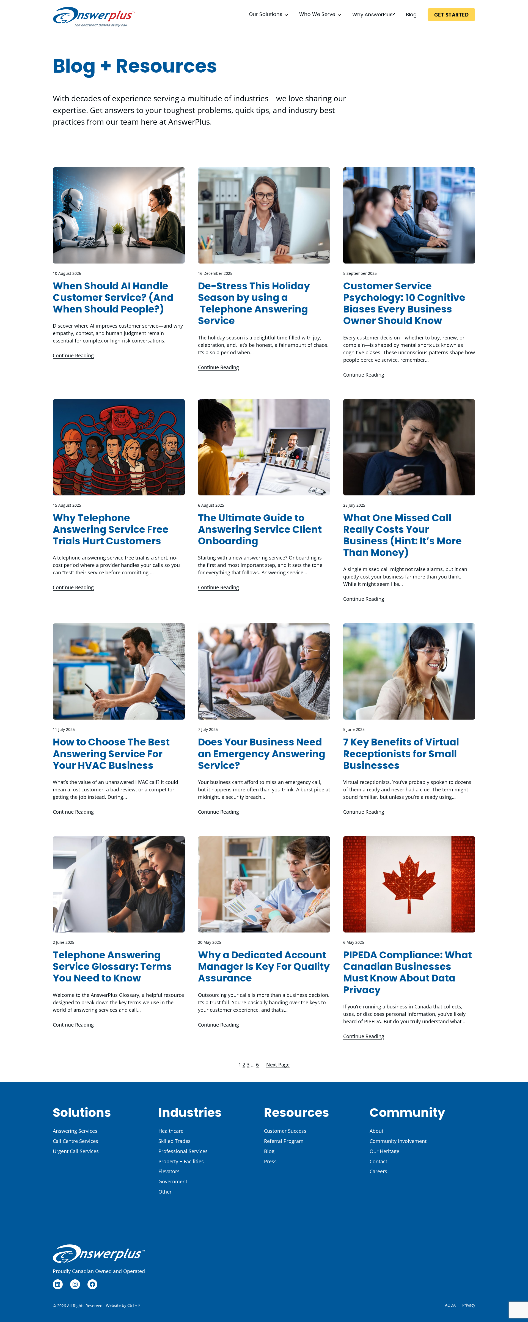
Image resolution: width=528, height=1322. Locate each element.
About (376, 1131)
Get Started (451, 15)
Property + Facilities (181, 1161)
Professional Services (183, 1151)
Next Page (278, 1064)
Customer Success (285, 1131)
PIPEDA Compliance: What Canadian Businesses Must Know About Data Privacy (407, 973)
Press (270, 1161)
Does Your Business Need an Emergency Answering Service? (261, 754)
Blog (411, 14)
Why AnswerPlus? (373, 14)
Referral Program (284, 1141)
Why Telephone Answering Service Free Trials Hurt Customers (111, 530)
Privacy (468, 1305)
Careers (378, 1171)
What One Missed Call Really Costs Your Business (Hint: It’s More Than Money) (402, 536)
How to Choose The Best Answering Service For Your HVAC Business (111, 754)
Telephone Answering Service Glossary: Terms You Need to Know (112, 967)
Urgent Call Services (76, 1151)
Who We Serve (317, 14)
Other (165, 1191)
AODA (450, 1305)
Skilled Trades (174, 1141)
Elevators (169, 1171)
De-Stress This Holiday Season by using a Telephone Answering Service (254, 304)
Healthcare (170, 1131)
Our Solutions (265, 14)
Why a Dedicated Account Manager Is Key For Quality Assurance (264, 967)
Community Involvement (398, 1141)
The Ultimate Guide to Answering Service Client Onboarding (260, 530)
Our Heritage (384, 1151)
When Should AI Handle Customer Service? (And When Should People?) (113, 298)
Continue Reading (73, 355)
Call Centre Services (75, 1141)
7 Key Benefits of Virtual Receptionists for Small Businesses (401, 754)
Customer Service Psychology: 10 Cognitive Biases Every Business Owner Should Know (404, 304)
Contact (378, 1161)
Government (172, 1181)
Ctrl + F (133, 1305)
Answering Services (75, 1131)
